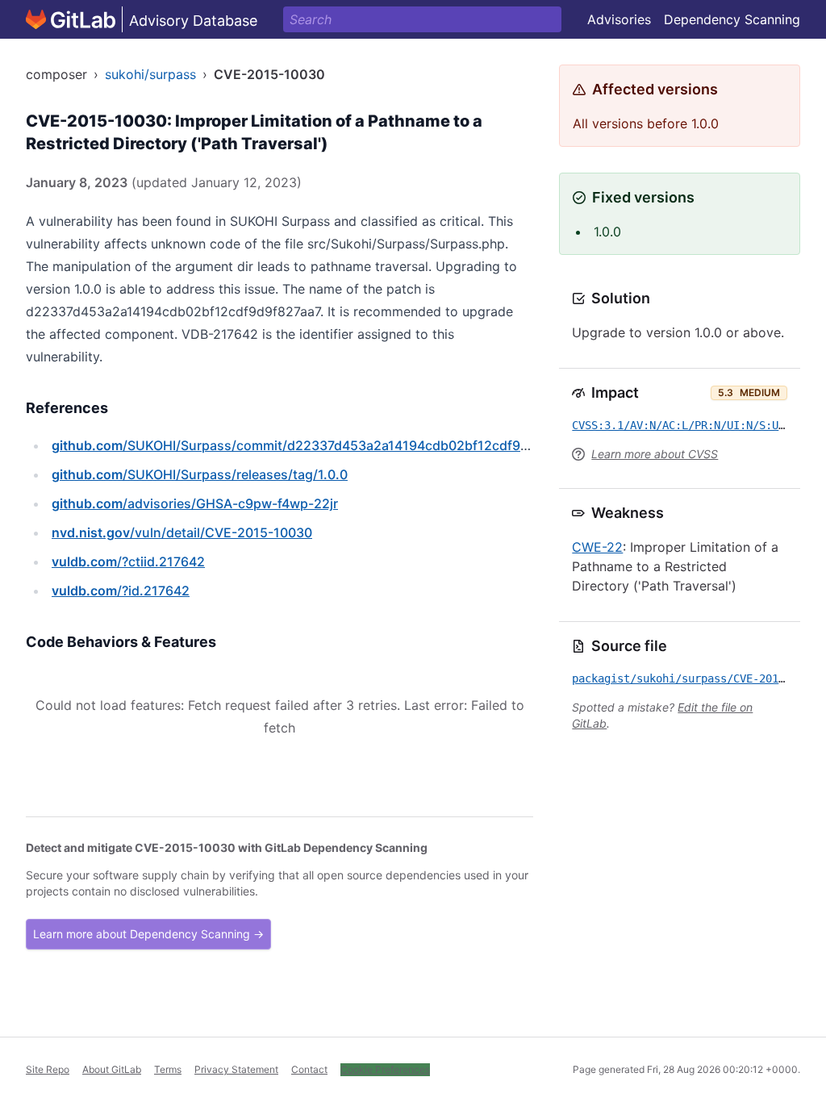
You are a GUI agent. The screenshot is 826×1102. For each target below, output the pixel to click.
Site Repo (47, 1069)
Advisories (619, 19)
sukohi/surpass (150, 74)
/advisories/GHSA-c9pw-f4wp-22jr (195, 503)
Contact (309, 1069)
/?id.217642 (121, 590)
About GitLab (111, 1069)
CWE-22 (597, 547)
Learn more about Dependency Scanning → (148, 934)
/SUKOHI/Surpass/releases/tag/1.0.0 (200, 474)
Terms (167, 1069)
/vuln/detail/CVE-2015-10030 (182, 532)
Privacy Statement (236, 1069)
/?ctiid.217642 (128, 561)
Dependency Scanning (732, 19)
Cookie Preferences (385, 1069)
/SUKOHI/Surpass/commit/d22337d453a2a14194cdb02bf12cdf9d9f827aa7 (319, 445)
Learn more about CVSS (654, 454)
